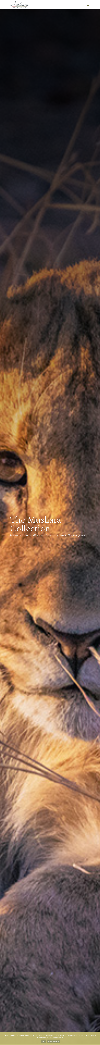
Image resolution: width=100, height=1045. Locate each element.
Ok (43, 1041)
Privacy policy (53, 1041)
